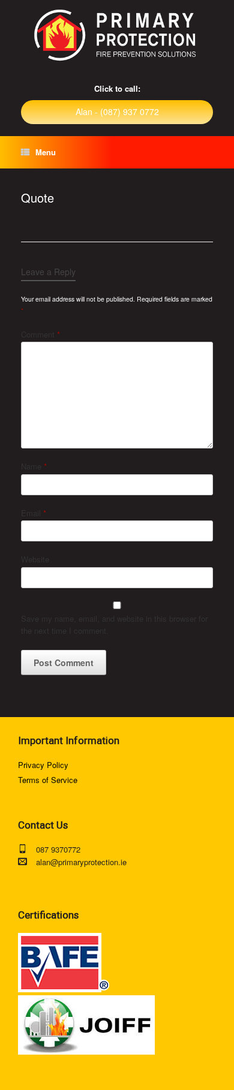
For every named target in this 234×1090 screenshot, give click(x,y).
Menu (45, 152)
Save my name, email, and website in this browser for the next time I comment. (114, 624)
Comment (40, 334)
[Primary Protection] (117, 35)
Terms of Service (47, 779)
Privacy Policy (43, 764)
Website (35, 559)
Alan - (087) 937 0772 (117, 112)
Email (33, 513)
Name (34, 466)
